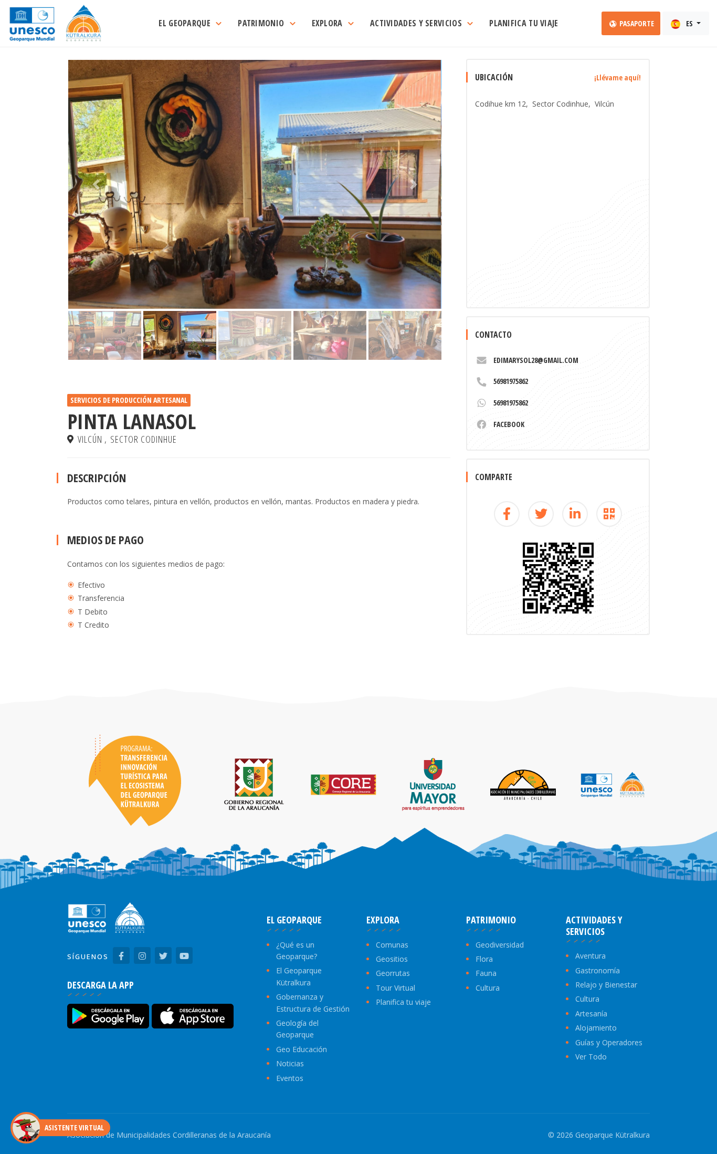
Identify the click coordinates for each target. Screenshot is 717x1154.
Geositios (392, 959)
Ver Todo (591, 1057)
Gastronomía (597, 970)
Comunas (392, 945)
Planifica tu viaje (403, 1002)
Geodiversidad (500, 945)
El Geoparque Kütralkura (299, 976)
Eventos (289, 1078)
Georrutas (393, 973)
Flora (484, 959)
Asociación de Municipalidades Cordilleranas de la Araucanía (169, 1135)
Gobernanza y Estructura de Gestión (313, 1002)
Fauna (486, 973)
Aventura (590, 956)
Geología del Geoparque (297, 1028)
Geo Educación (301, 1049)
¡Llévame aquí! (617, 77)
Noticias (290, 1063)
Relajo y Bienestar (606, 985)
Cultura (488, 988)
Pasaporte (636, 23)
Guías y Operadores (608, 1042)
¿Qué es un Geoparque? (296, 950)
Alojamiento (596, 1028)
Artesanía (591, 1013)
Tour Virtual (395, 988)
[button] (96, 184)
